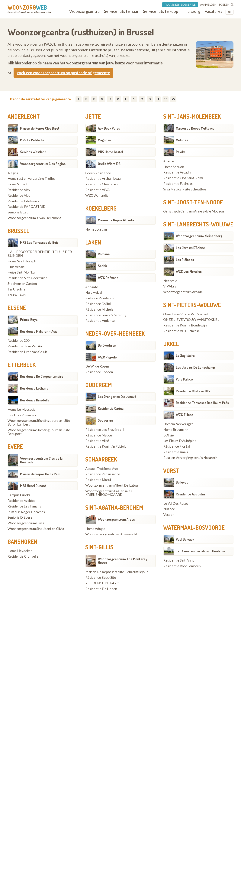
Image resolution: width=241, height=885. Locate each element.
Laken (93, 242)
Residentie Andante (100, 321)
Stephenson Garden (22, 284)
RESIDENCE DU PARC (102, 583)
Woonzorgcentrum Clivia (26, 523)
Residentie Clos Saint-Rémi (183, 178)
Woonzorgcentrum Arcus (116, 519)
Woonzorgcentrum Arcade (183, 292)
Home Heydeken (20, 551)
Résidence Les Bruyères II (104, 430)
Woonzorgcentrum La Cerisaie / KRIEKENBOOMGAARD (108, 493)
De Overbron (107, 345)
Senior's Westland (33, 152)
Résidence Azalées (21, 501)
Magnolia (104, 140)
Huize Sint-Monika (21, 272)
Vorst (171, 470)
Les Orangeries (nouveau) (117, 396)
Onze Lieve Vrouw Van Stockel (185, 314)
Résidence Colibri (98, 304)
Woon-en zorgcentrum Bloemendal (111, 534)
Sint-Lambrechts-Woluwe (198, 224)
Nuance (169, 509)
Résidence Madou (98, 435)
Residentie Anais (175, 452)
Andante (91, 287)
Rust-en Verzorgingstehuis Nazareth (190, 458)
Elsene (17, 307)
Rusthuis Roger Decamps (26, 512)
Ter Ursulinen (17, 289)
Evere (15, 446)
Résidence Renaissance (102, 474)
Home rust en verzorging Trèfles (31, 178)
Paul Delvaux (185, 539)
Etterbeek (22, 364)
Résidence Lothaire (34, 388)
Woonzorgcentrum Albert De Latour (112, 485)
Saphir (102, 266)
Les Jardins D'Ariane (190, 248)
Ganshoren (22, 541)
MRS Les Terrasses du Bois (39, 242)
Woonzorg (27, 7)
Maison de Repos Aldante (116, 220)
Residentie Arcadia (177, 172)
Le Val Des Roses (175, 503)
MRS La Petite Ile (32, 140)
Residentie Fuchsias (178, 184)
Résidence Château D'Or (193, 391)
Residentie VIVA (97, 190)
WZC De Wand (108, 278)
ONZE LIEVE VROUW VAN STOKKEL (191, 320)
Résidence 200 (18, 340)
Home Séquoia (174, 167)
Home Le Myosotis (21, 409)
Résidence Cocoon (99, 372)
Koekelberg (101, 208)
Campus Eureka (19, 495)
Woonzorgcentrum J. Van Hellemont (34, 218)
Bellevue (182, 482)
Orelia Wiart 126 (109, 164)
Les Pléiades (185, 260)
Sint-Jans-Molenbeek (192, 116)
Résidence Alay (19, 190)
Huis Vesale (16, 267)
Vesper (168, 515)
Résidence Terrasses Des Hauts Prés (202, 403)
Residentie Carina (111, 408)
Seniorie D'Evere (20, 517)
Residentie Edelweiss (23, 201)
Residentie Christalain (101, 184)
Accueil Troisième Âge (101, 469)
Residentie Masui (98, 480)
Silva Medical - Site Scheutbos (184, 189)
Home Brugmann (175, 430)
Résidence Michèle (99, 309)
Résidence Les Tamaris (24, 506)
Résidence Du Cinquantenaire (41, 376)
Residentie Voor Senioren (182, 566)
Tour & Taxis (17, 295)
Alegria (13, 173)
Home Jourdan (96, 229)
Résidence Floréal (176, 446)
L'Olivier (169, 435)
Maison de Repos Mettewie (195, 128)
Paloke (181, 152)
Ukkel (171, 343)
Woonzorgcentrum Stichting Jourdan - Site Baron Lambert (39, 422)
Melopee (182, 140)
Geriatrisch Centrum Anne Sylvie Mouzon (193, 211)
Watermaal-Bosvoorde (194, 527)
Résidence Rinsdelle (34, 400)
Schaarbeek (101, 459)
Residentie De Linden (101, 589)
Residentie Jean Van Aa (25, 346)
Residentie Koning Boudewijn (185, 325)
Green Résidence (98, 173)
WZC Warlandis (96, 195)
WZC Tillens (184, 415)
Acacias (169, 161)
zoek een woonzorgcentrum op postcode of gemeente (63, 72)
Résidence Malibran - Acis (38, 331)
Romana (104, 254)
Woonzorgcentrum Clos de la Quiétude (41, 460)
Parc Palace (184, 379)
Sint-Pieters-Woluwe (192, 304)
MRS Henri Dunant (33, 486)
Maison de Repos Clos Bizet (39, 128)
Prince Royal (29, 319)
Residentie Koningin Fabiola (105, 446)
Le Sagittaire (185, 355)
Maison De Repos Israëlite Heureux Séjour (116, 572)
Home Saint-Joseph (22, 261)
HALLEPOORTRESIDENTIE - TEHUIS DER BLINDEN (40, 254)
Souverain (105, 420)
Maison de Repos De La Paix (40, 474)
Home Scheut (17, 184)
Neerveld (170, 281)
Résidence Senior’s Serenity (105, 315)
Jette (93, 116)
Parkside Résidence (99, 298)
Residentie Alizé (97, 441)
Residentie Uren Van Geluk (27, 352)
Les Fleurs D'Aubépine (179, 441)
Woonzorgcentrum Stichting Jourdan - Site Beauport (39, 432)
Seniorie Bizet (18, 212)
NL (229, 12)
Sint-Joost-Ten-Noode (193, 202)
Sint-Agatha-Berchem (114, 507)
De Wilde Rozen (97, 366)
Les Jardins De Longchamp (195, 367)
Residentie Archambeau (103, 178)
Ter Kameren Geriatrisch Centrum (200, 551)
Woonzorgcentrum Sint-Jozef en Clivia (36, 529)
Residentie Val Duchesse (181, 331)
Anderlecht (24, 116)
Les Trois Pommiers (22, 415)
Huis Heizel (93, 292)
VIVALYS (169, 286)
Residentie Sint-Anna (178, 560)
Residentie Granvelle (23, 556)
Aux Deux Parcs (109, 128)
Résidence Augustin (190, 494)
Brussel (18, 230)
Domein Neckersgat (178, 424)
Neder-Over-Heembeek (115, 333)
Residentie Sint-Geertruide (27, 278)
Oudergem (98, 384)
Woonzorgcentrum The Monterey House (122, 561)
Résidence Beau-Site (100, 577)
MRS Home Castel (110, 152)
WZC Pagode (107, 357)
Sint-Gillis (99, 547)
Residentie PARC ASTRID (27, 207)
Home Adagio (95, 529)
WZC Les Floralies (189, 271)
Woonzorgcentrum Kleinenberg (199, 236)
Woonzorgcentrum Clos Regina (43, 164)
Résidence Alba (19, 195)
